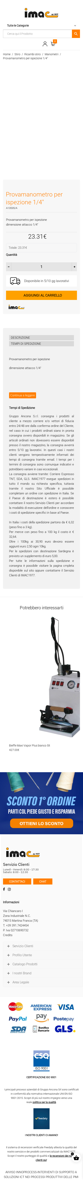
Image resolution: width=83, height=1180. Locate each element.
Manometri (51, 54)
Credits (7, 935)
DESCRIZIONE (20, 337)
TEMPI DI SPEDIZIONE (26, 344)
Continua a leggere (22, 395)
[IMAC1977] (36, 307)
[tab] (41, 337)
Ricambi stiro (32, 54)
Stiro (17, 54)
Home (6, 54)
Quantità (11, 255)
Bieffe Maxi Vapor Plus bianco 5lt (29, 745)
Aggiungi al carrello (43, 295)
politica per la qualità (44, 1102)
